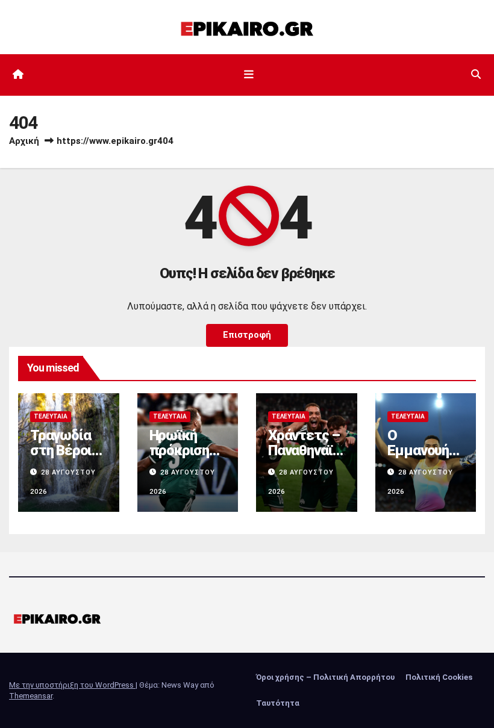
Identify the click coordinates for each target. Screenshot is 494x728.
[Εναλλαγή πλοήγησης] (249, 74)
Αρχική (24, 140)
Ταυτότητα (277, 703)
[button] (476, 74)
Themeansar (30, 695)
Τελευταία (50, 416)
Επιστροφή (247, 335)
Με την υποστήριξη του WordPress (72, 684)
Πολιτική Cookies (438, 677)
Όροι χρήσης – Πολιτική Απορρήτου (325, 677)
